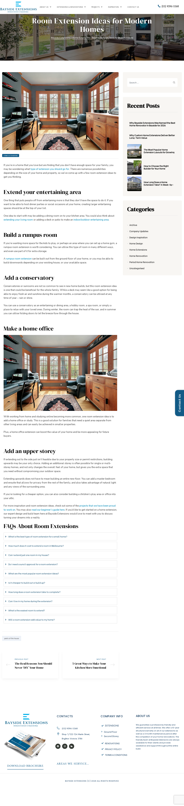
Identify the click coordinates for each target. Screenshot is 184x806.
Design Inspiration (138, 237)
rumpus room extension (19, 258)
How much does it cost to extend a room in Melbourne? (36, 545)
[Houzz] (71, 746)
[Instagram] (64, 746)
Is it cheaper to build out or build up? (26, 582)
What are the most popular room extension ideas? (33, 573)
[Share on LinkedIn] (113, 638)
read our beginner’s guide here (48, 509)
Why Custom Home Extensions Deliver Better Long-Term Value (152, 136)
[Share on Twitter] (108, 638)
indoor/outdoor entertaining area (91, 219)
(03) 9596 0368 (170, 6)
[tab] (60, 536)
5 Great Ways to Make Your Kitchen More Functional (91, 664)
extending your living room (18, 219)
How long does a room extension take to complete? (34, 591)
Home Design (136, 243)
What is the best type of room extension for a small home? (37, 536)
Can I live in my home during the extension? (30, 601)
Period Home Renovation (141, 262)
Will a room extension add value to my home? (31, 619)
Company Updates (138, 231)
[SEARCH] (174, 82)
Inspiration (113, 7)
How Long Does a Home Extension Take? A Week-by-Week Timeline (159, 183)
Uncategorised (136, 268)
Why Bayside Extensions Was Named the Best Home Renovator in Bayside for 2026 (152, 124)
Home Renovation (138, 255)
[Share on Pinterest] (117, 638)
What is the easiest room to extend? (26, 610)
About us (44, 7)
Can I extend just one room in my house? (28, 554)
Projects (95, 7)
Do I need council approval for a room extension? (33, 564)
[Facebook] (58, 746)
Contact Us (133, 7)
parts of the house (11, 638)
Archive (133, 224)
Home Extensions (11, 155)
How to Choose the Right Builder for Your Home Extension (156, 167)
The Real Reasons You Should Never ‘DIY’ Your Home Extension (30, 664)
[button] (25, 766)
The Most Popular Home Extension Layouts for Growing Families (159, 150)
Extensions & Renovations (70, 7)
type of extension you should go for (49, 169)
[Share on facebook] (104, 638)
